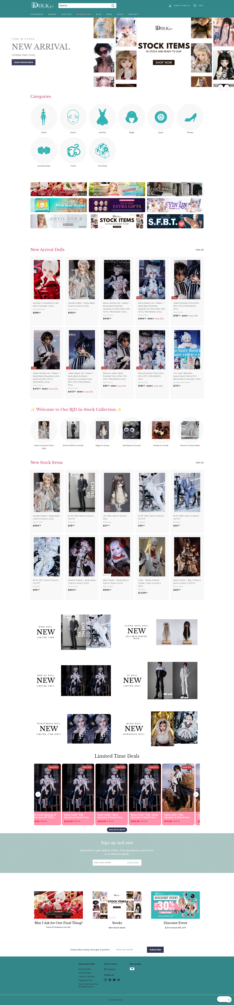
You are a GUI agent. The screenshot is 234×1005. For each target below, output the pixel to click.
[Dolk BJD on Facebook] (110, 979)
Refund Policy (85, 972)
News (109, 14)
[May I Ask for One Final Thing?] (58, 905)
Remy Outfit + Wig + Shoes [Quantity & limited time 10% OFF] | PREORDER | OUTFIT (143, 816)
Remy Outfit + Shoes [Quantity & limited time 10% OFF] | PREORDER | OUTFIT (108, 816)
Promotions (84, 14)
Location (66, 14)
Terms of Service (87, 976)
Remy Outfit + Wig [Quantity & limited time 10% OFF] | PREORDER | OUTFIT (75, 816)
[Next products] (196, 794)
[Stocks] (117, 905)
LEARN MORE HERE (24, 62)
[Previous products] (38, 794)
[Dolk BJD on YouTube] (114, 979)
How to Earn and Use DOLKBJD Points (88, 985)
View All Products (117, 829)
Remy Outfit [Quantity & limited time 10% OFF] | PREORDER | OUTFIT (42, 816)
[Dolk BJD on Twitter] (118, 979)
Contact (133, 14)
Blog (98, 14)
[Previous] (220, 87)
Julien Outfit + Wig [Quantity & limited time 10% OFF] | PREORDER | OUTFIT (175, 816)
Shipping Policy (86, 980)
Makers (52, 14)
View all (200, 249)
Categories (36, 14)
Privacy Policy (85, 969)
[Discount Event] (175, 905)
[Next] (226, 87)
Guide (120, 14)
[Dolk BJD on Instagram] (105, 979)
